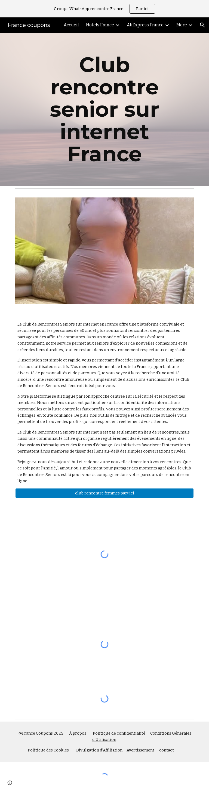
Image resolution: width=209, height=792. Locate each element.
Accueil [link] (71, 24)
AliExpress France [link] (145, 24)
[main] (104, 109)
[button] (202, 25)
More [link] (181, 24)
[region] (104, 8)
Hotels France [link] (100, 24)
